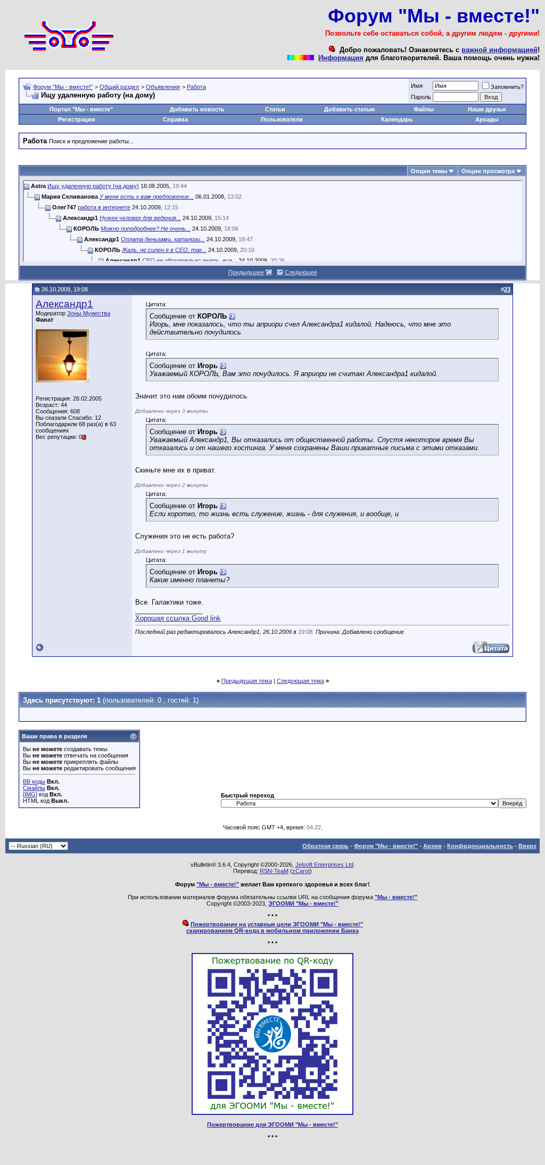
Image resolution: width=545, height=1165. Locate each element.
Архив (432, 846)
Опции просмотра (488, 171)
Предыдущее (246, 272)
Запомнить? (507, 87)
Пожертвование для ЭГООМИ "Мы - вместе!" (272, 1124)
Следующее (301, 272)
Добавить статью (349, 109)
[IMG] (30, 794)
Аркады (486, 119)
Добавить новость (197, 109)
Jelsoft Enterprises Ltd (324, 864)
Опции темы (429, 171)
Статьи (275, 109)
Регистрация (76, 119)
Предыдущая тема (246, 681)
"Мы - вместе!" (217, 884)
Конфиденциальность (480, 846)
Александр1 (64, 303)
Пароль (421, 97)
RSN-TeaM (274, 871)
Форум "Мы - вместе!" (63, 87)
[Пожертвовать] (272, 1113)
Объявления (163, 87)
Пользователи (282, 119)
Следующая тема (300, 681)
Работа (196, 87)
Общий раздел (119, 87)
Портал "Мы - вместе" (81, 109)
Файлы (424, 109)
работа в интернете (104, 207)
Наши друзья (487, 109)
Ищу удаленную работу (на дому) (93, 186)
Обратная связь (325, 846)
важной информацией (499, 50)
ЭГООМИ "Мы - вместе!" (303, 903)
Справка (175, 119)
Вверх (527, 846)
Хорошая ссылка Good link (178, 618)
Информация (341, 58)
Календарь (397, 119)
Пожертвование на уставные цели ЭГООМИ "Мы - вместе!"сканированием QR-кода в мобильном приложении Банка (274, 927)
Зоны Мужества (88, 313)
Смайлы (34, 788)
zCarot (301, 871)
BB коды (34, 781)
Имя (417, 86)
